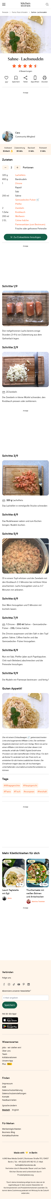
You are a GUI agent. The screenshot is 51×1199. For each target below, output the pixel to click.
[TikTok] (14, 984)
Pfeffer (18, 203)
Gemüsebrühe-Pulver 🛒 (27, 199)
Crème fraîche (22, 220)
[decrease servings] (5, 167)
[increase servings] (17, 167)
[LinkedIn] (28, 984)
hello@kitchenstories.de (25, 1165)
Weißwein (20, 216)
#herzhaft (42, 791)
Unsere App (7, 1060)
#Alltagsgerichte (12, 785)
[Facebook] (4, 984)
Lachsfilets (20, 175)
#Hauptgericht (30, 785)
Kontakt (5, 1096)
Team (4, 1054)
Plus (6, 1064)
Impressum (7, 1083)
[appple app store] (25, 1020)
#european (29, 791)
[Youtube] (19, 984)
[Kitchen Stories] (25, 4)
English (15, 1110)
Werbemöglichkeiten (11, 1129)
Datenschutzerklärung (12, 1090)
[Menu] (3, 4)
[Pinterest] (24, 984)
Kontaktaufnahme (10, 1135)
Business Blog (8, 1132)
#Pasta (7, 791)
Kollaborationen (9, 1057)
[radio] (14, 66)
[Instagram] (9, 984)
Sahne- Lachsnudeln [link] (39, 12)
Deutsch (6, 1110)
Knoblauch (20, 212)
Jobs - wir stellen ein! (11, 1047)
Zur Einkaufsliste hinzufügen (27, 237)
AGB (4, 1087)
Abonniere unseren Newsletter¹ (16, 991)
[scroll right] (48, 872)
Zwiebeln (19, 207)
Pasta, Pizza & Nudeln (20, 12)
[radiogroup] (25, 66)
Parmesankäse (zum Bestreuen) (30, 224)
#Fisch (17, 791)
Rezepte (5, 12)
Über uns (6, 1050)
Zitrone (18, 183)
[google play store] (25, 1027)
